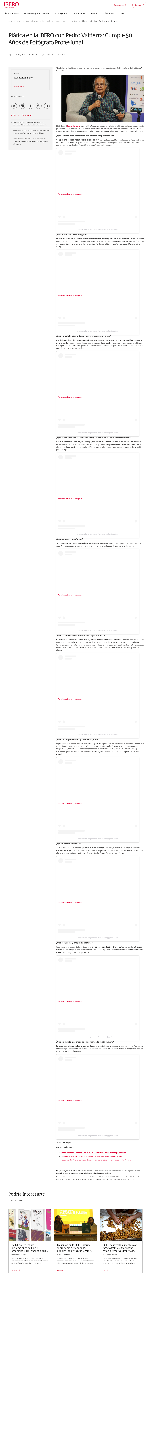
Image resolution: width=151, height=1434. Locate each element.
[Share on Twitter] (14, 106)
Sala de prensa (119, 5)
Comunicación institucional (38, 21)
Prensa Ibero (60, 21)
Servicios (94, 13)
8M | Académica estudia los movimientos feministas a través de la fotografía (91, 1156)
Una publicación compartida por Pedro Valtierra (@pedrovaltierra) (97, 229)
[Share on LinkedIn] (22, 106)
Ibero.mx (138, 5)
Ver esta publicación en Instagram (70, 194)
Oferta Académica (11, 13)
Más (122, 13)
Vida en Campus (78, 13)
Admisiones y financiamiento (37, 13)
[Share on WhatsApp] (39, 106)
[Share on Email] (47, 106)
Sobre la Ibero (14, 21)
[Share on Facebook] (30, 106)
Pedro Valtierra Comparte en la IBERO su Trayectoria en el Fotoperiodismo (93, 1152)
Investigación (61, 13)
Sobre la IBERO (109, 13)
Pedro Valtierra (74, 126)
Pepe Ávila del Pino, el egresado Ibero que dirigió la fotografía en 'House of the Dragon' (96, 1159)
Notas (74, 21)
